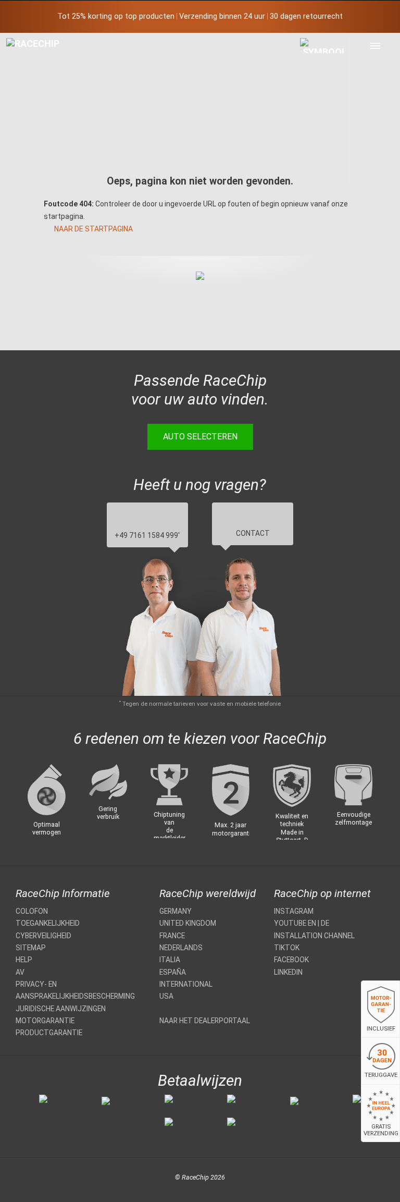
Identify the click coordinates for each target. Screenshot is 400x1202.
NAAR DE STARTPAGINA (93, 229)
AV (20, 972)
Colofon (32, 911)
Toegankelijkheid (48, 923)
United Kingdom (187, 923)
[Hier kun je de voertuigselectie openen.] (325, 111)
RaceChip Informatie (63, 893)
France (172, 935)
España (172, 972)
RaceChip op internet (322, 893)
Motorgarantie (45, 1020)
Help (24, 959)
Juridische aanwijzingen (61, 1008)
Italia (169, 959)
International (186, 984)
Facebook (291, 959)
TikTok (286, 947)
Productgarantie (49, 1032)
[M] (375, 45)
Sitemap (31, 947)
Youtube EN (295, 923)
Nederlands (181, 947)
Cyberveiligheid (43, 935)
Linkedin (288, 972)
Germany (175, 911)
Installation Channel (314, 935)
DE (325, 923)
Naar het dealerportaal (204, 1020)
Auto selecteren (200, 436)
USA (166, 996)
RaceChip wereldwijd (207, 893)
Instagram (294, 911)
